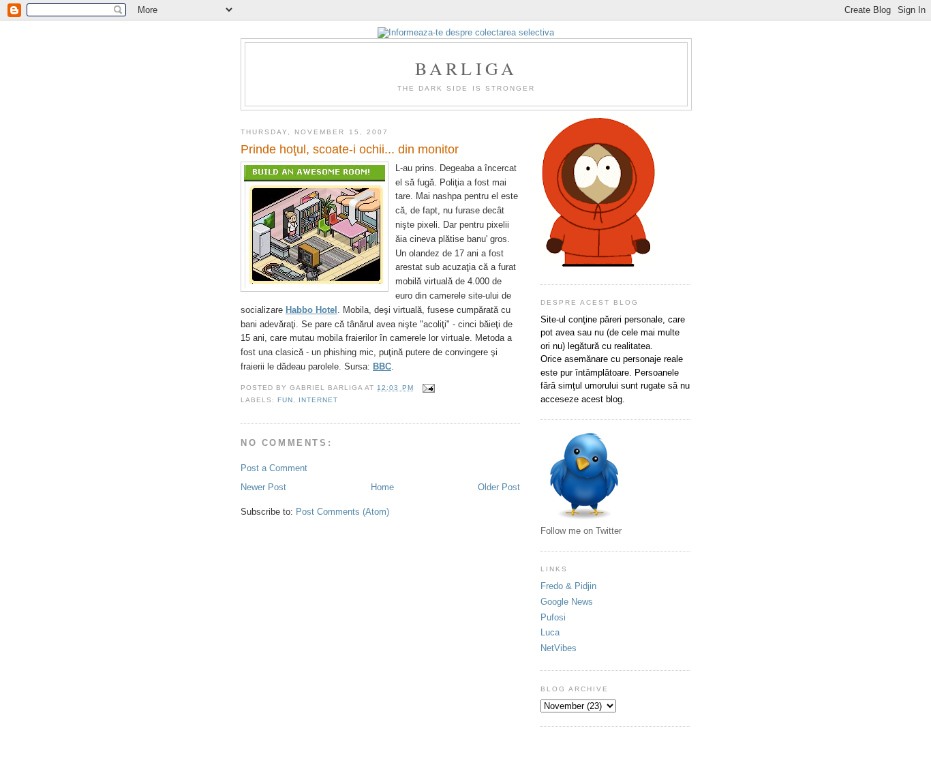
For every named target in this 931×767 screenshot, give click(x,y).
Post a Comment (274, 468)
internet (318, 400)
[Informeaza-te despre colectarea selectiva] (466, 32)
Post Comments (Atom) (342, 512)
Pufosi (553, 617)
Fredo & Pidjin (568, 586)
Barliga (466, 68)
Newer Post (263, 487)
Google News (566, 602)
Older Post (499, 487)
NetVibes (558, 648)
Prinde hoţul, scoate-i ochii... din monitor (350, 149)
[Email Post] (427, 387)
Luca (550, 632)
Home (382, 487)
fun (285, 400)
